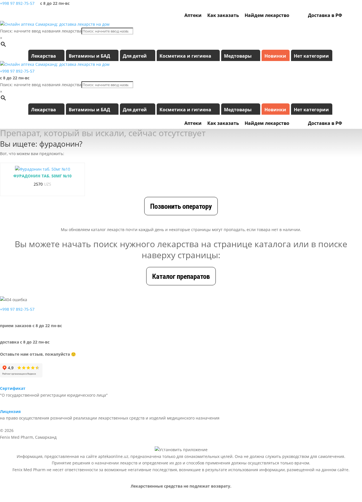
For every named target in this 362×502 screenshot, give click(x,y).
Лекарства (43, 56)
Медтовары (238, 56)
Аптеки (193, 15)
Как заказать (223, 15)
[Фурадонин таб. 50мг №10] (42, 169)
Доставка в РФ (325, 15)
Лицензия (10, 411)
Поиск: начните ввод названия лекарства (40, 31)
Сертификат (12, 388)
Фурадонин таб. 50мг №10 (42, 176)
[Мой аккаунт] (348, 15)
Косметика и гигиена (185, 56)
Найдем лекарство (267, 15)
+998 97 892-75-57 (17, 3)
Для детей (135, 56)
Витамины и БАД (89, 56)
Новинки (275, 56)
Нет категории (311, 56)
